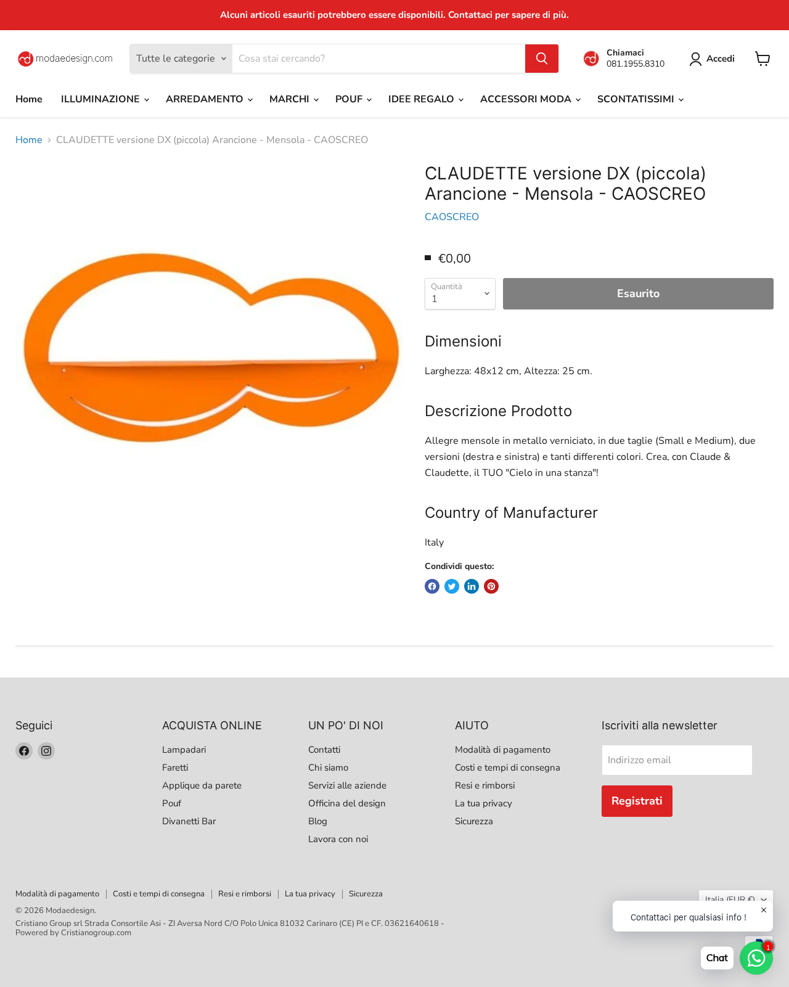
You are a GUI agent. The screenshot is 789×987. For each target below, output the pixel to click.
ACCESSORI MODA (527, 99)
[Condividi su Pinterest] (491, 586)
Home (29, 99)
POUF (350, 99)
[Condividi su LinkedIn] (471, 586)
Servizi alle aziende (347, 785)
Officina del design (347, 803)
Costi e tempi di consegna (507, 767)
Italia (730, 900)
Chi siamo (328, 767)
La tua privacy (483, 803)
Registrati (637, 800)
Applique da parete (202, 785)
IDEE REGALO (422, 99)
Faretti (175, 767)
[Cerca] (541, 58)
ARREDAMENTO (206, 99)
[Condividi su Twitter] (451, 586)
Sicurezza (474, 821)
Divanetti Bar (189, 821)
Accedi (720, 58)
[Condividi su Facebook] (432, 586)
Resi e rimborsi (485, 785)
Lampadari (184, 749)
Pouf (171, 803)
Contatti (324, 749)
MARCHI (290, 99)
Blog (317, 821)
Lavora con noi (338, 839)
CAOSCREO (452, 217)
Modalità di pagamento (502, 749)
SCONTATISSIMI (637, 99)
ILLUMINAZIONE (101, 99)
